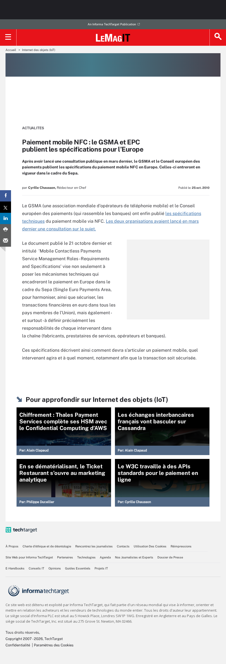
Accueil (11, 50)
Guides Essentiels (77, 568)
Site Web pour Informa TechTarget (29, 557)
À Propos (12, 546)
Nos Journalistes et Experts (134, 557)
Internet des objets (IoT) (38, 50)
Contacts (123, 546)
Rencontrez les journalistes (94, 546)
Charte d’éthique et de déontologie (47, 546)
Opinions (55, 568)
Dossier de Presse (170, 557)
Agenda (105, 557)
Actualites (33, 128)
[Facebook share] (5, 195)
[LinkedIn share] (5, 218)
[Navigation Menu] (8, 37)
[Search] (217, 37)
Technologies (86, 557)
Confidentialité (18, 645)
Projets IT (101, 568)
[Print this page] (5, 229)
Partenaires (65, 557)
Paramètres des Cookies (54, 645)
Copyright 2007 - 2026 (24, 639)
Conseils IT (36, 568)
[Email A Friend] (5, 241)
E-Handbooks (15, 568)
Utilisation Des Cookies (150, 546)
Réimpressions (181, 546)
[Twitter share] (5, 207)
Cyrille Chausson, (42, 188)
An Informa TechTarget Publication (112, 24)
